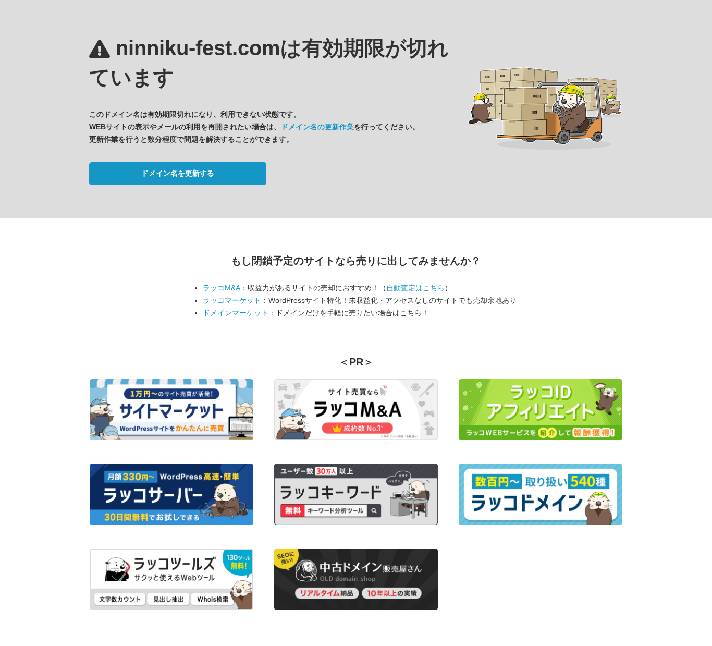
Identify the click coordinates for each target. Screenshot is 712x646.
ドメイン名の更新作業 (317, 127)
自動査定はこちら (415, 288)
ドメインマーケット (235, 313)
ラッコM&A (221, 288)
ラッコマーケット (232, 300)
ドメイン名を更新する (177, 173)
